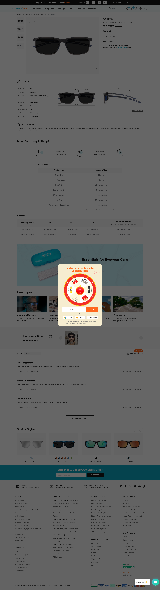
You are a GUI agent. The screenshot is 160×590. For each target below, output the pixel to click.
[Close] (99, 267)
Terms (98, 272)
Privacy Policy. (82, 323)
